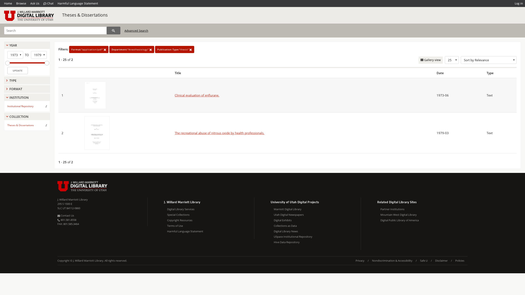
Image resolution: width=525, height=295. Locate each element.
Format (15, 89)
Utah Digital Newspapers (289, 215)
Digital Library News (286, 231)
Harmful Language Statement (78, 3)
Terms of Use (175, 226)
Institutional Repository (20, 106)
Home (8, 3)
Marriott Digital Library (287, 209)
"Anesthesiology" (131, 49)
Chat (50, 3)
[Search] (113, 30)
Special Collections (178, 215)
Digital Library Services (180, 209)
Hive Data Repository (287, 242)
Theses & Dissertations (85, 15)
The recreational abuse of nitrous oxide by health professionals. (219, 133)
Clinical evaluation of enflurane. (197, 95)
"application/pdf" (87, 49)
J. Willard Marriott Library (72, 199)
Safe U (424, 260)
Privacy (360, 260)
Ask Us (34, 3)
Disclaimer (441, 260)
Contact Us (67, 215)
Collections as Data (285, 226)
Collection (19, 117)
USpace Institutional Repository (293, 236)
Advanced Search (136, 31)
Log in (519, 3)
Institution (19, 97)
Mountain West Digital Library (398, 215)
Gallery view (432, 60)
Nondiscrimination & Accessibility (392, 260)
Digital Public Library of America (399, 220)
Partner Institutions (392, 209)
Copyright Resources (179, 220)
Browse (21, 3)
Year (13, 45)
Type (12, 80)
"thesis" (173, 49)
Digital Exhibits (283, 220)
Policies (459, 260)
